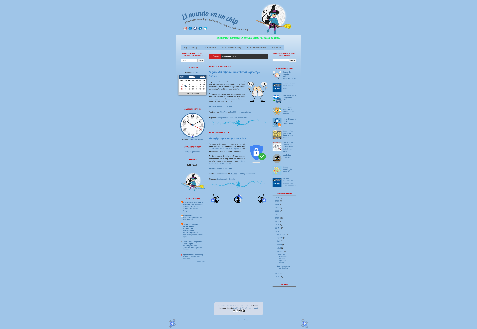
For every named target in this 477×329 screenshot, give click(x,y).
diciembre (281, 234)
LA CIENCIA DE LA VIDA (193, 202)
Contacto (276, 47)
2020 (277, 218)
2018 (277, 225)
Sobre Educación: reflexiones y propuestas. (191, 226)
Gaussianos (188, 216)
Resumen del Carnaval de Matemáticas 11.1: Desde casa (288, 147)
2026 (277, 198)
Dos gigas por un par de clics (227, 138)
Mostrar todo (200, 261)
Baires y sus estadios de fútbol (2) (287, 169)
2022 (277, 211)
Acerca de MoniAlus (256, 47)
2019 (277, 221)
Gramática (233, 118)
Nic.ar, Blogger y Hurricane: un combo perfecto (289, 121)
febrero (280, 251)
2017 (277, 228)
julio (279, 241)
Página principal (191, 47)
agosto (280, 238)
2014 (277, 277)
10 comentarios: (244, 112)
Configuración (222, 118)
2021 (277, 214)
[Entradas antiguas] (262, 202)
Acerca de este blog (231, 47)
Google (232, 179)
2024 (277, 204)
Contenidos (210, 47)
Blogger (247, 320)
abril (279, 248)
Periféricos (242, 118)
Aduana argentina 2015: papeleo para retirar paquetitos (289, 182)
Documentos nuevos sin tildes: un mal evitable (288, 134)
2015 (277, 273)
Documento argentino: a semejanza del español (288, 110)
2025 (277, 201)
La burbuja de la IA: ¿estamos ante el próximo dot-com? (192, 248)
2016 (277, 231)
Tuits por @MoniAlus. (192, 152)
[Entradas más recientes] (215, 202)
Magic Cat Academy (230, 56)
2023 (277, 208)
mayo (279, 245)
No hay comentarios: (247, 174)
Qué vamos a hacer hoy (193, 255)
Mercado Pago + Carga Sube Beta (289, 97)
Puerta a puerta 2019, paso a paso (289, 86)
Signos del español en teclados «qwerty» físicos (289, 75)
